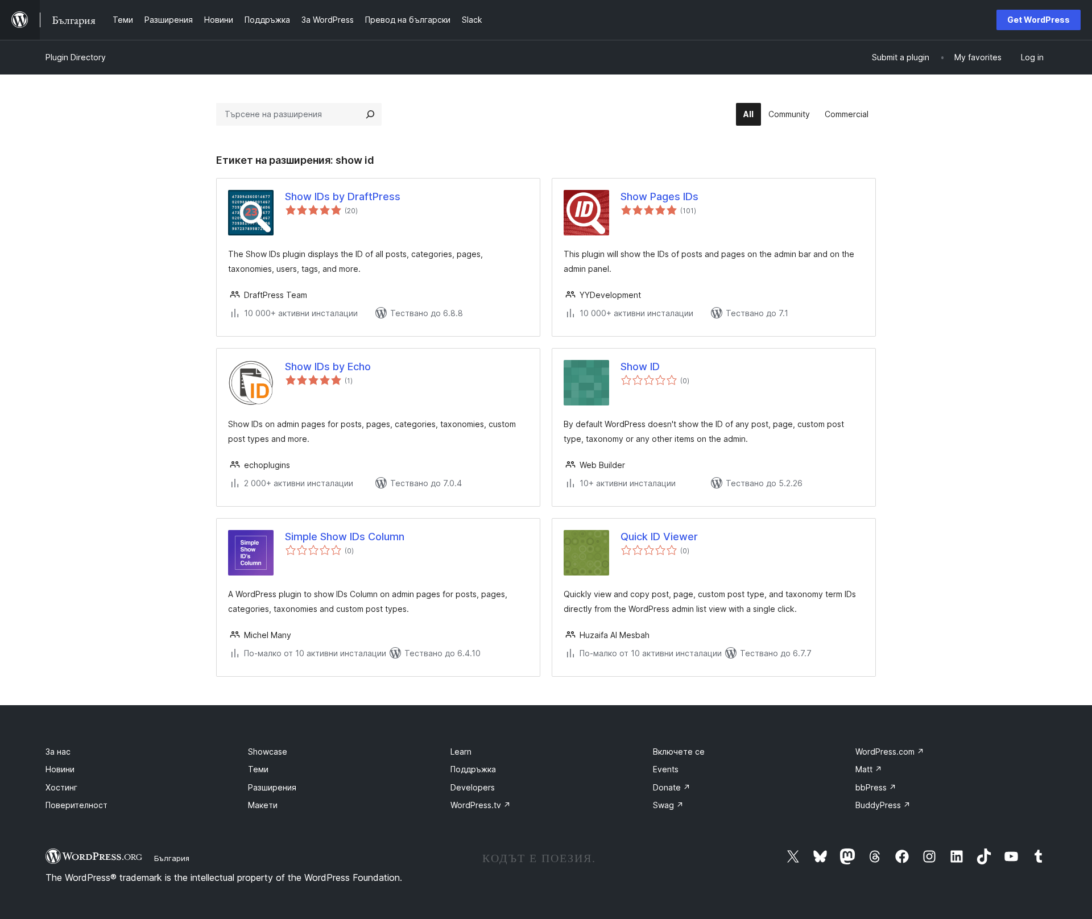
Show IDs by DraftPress (342, 196)
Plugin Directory (76, 57)
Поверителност (76, 805)
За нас (58, 751)
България (171, 858)
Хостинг (61, 787)
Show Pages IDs (659, 196)
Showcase (267, 751)
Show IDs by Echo (328, 366)
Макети (263, 805)
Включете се (679, 751)
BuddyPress (883, 805)
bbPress (875, 787)
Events (666, 769)
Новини (60, 769)
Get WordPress (1038, 19)
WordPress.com (889, 751)
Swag (668, 805)
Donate (671, 787)
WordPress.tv (480, 805)
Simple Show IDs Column (344, 537)
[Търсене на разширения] (370, 114)
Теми (258, 769)
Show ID (640, 366)
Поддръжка (473, 769)
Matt (868, 769)
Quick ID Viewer (659, 537)
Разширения (272, 787)
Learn (460, 751)
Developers (472, 787)
